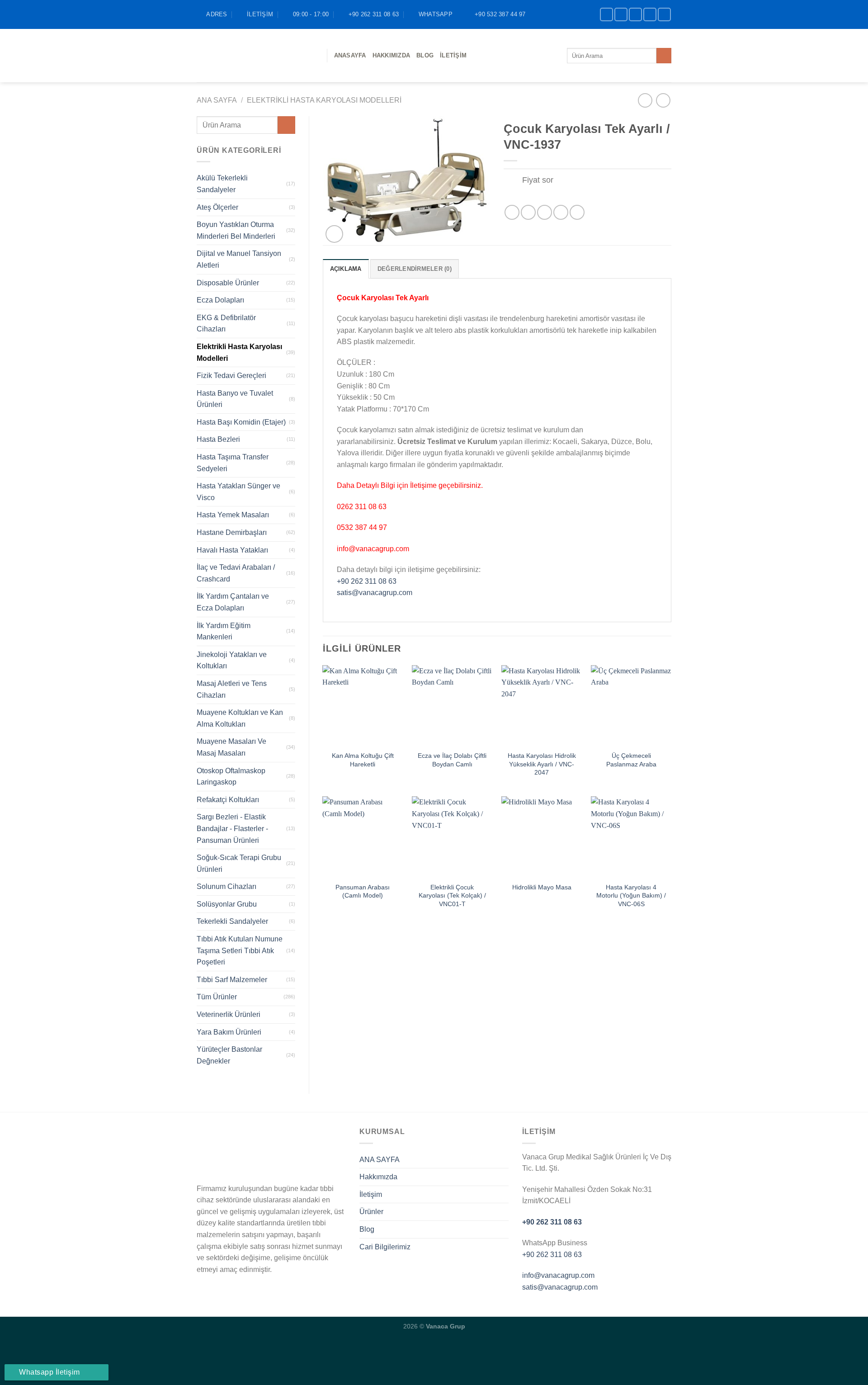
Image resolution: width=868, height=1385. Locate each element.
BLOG (425, 55)
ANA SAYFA (379, 1159)
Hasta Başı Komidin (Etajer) (241, 422)
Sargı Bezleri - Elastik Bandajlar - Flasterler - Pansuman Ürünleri (232, 828)
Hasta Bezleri (218, 439)
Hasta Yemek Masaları (233, 515)
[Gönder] (663, 55)
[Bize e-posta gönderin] (649, 14)
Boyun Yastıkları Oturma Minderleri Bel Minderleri (236, 230)
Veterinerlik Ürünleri (228, 1014)
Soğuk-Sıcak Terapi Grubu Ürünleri (239, 863)
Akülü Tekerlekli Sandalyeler (222, 184)
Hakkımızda (391, 55)
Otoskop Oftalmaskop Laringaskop (231, 776)
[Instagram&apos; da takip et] (620, 14)
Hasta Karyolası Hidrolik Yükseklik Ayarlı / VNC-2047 (542, 764)
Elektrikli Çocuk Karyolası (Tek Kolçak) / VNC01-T (452, 896)
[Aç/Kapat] (512, 181)
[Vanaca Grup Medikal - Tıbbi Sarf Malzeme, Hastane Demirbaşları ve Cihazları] (255, 55)
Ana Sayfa (217, 100)
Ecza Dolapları (220, 300)
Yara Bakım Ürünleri (229, 1032)
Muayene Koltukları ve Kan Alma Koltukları (240, 718)
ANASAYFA (350, 55)
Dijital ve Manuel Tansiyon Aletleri (239, 259)
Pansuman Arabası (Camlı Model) (362, 891)
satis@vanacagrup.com (374, 592)
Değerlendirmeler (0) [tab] (414, 268)
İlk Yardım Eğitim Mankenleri (223, 631)
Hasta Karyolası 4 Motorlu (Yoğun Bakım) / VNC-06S (631, 896)
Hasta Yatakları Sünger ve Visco (238, 491)
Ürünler (371, 1211)
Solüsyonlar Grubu (227, 904)
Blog (366, 1229)
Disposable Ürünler (228, 283)
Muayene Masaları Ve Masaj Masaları (231, 747)
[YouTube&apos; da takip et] (664, 14)
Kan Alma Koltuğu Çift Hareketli (363, 760)
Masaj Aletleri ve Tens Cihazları (232, 689)
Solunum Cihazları (226, 886)
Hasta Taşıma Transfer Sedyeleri (233, 463)
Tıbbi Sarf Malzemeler (232, 979)
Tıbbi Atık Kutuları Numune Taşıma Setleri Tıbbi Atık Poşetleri (240, 950)
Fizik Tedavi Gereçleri (231, 375)
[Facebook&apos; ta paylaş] (512, 212)
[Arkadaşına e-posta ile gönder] (544, 212)
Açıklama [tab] (346, 268)
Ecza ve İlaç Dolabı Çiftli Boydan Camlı (452, 760)
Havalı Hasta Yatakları (232, 550)
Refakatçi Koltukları (228, 800)
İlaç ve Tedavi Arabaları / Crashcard (236, 573)
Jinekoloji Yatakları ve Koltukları (232, 660)
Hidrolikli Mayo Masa (541, 887)
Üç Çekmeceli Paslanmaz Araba (631, 760)
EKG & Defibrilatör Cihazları (226, 323)
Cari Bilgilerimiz (384, 1247)
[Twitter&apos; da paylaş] (528, 212)
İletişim (453, 55)
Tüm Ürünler (217, 997)
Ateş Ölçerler (217, 207)
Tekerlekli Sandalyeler (232, 921)
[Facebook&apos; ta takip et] (606, 14)
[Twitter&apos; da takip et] (635, 14)
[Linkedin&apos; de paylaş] (577, 212)
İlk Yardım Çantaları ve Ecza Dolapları (233, 602)
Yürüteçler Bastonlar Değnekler (229, 1055)
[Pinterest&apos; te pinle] (560, 212)
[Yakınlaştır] (334, 234)
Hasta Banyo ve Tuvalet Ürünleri (235, 399)
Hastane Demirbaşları (232, 532)
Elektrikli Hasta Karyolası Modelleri (324, 100)
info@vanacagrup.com (558, 1275)
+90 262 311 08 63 (366, 581)
